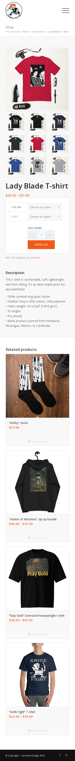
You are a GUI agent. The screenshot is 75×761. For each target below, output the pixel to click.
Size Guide (35, 228)
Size (15, 216)
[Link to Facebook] (60, 755)
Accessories (33, 257)
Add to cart (41, 244)
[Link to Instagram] (66, 755)
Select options (38, 441)
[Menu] (63, 10)
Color (16, 207)
